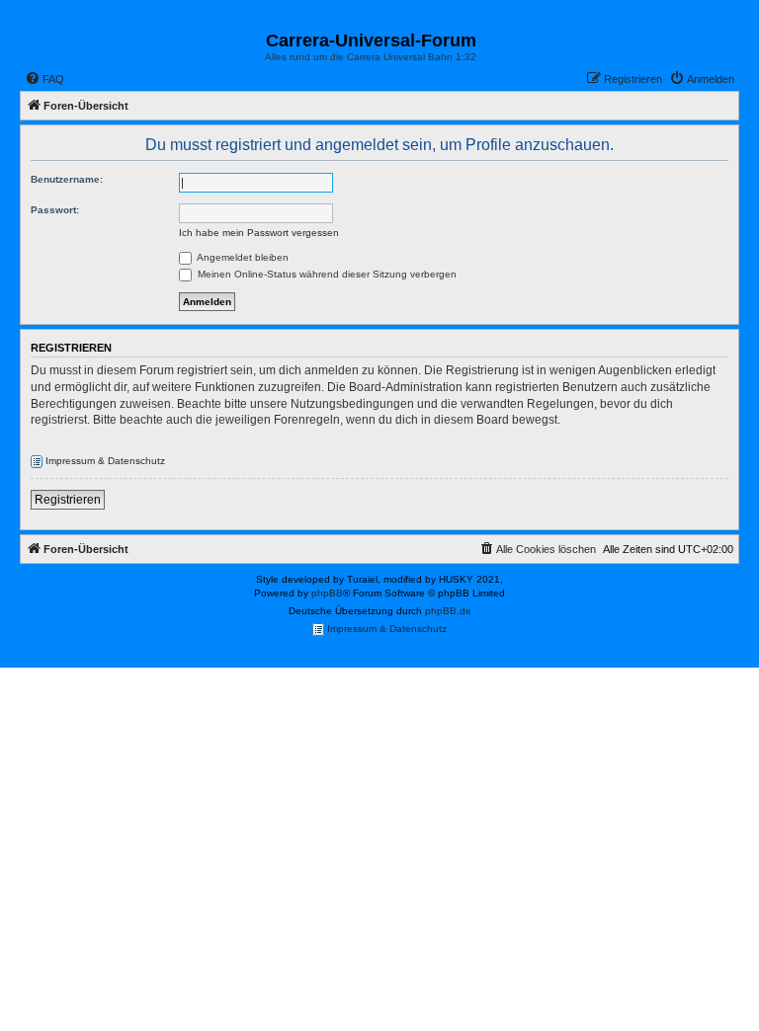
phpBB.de (448, 610)
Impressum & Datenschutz (103, 460)
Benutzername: (67, 179)
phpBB (327, 593)
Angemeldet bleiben (242, 257)
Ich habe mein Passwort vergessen (259, 232)
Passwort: (55, 209)
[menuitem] (44, 79)
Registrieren (68, 500)
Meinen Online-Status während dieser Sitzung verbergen (326, 274)
